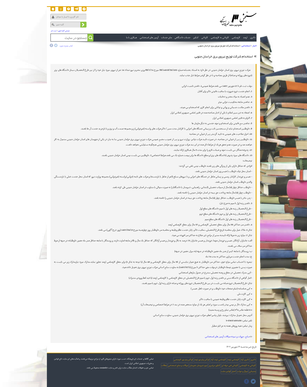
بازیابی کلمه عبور (64, 30)
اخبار (254, 45)
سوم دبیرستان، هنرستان (198, 365)
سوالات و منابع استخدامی (178, 365)
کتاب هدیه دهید (66, 46)
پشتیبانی (252, 371)
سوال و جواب (242, 371)
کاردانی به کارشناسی (247, 365)
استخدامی (246, 45)
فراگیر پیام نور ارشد (201, 359)
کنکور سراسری (214, 365)
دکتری (253, 359)
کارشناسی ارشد (233, 359)
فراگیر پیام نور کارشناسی (183, 359)
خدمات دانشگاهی (182, 38)
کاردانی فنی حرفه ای (230, 365)
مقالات (164, 365)
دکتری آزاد (245, 359)
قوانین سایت (225, 371)
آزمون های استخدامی (149, 38)
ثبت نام (53, 30)
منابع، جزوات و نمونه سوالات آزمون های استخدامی (227, 337)
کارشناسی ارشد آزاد (218, 359)
